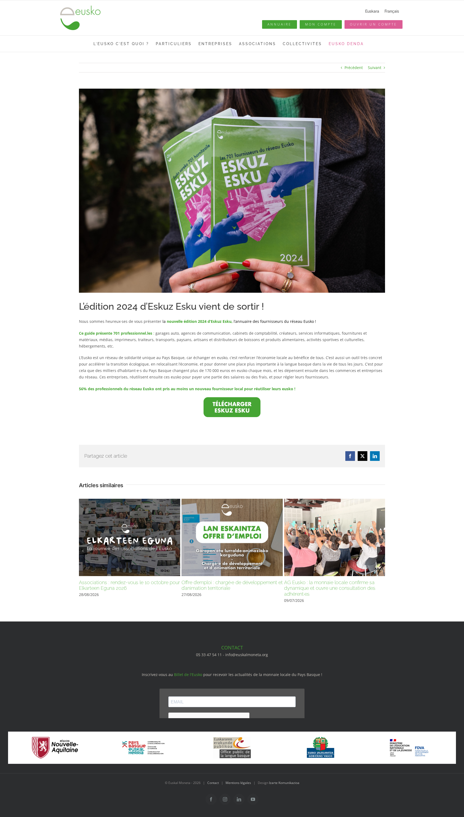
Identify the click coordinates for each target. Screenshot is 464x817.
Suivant (374, 67)
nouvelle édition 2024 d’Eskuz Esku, (200, 321)
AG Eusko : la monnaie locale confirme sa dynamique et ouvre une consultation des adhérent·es (329, 588)
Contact (213, 782)
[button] (83, 551)
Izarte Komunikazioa (284, 782)
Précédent (354, 67)
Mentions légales (238, 782)
